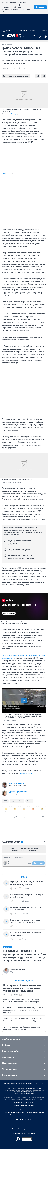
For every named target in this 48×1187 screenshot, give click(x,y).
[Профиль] (45, 36)
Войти (10, 864)
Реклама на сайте (10, 1051)
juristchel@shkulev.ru (27, 1092)
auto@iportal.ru (25, 773)
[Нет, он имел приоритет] (5, 549)
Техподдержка (9, 1069)
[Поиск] (34, 36)
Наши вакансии (9, 1063)
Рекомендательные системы (24, 1109)
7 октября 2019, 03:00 (9, 68)
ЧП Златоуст (7, 174)
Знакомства (22, 31)
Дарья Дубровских (18, 791)
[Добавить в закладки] (37, 76)
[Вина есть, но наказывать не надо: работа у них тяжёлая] (5, 555)
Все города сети (9, 1075)
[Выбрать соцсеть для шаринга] (43, 76)
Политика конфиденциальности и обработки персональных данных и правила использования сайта (24, 1113)
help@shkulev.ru (29, 1093)
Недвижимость (8, 31)
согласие (22, 9)
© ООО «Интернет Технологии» (24, 1133)
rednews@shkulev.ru (34, 1088)
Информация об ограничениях (24, 1102)
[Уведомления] (39, 36)
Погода (32, 31)
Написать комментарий (18, 76)
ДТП (5, 801)
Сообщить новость (11, 1039)
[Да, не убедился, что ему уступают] (5, 540)
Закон (29, 801)
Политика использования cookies (24, 1106)
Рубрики (6, 1045)
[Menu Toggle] (3, 36)
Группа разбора (17, 801)
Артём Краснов (16, 783)
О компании (8, 1057)
